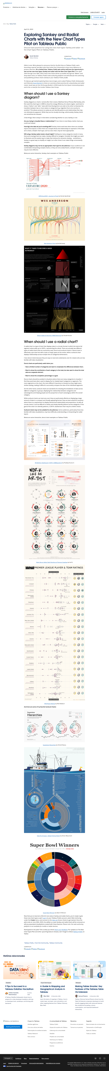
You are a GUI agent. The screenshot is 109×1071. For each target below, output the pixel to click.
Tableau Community (55, 943)
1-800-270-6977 (95, 12)
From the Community (41, 943)
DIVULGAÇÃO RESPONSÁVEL (36, 1063)
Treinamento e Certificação (94, 1027)
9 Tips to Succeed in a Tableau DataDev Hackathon (19, 988)
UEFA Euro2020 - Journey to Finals (48, 196)
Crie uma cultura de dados (35, 1027)
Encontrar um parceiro (77, 1024)
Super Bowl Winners (48, 913)
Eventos (52, 1046)
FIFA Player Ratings (49, 703)
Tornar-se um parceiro (77, 1027)
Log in (45, 918)
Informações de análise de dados (37, 1030)
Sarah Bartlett (34, 56)
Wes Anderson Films (49, 243)
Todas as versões (91, 1033)
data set (55, 920)
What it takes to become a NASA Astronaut (49, 335)
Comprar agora (99, 17)
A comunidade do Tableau (58, 1021)
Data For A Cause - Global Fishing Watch (48, 836)
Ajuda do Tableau (91, 1030)
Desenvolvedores (34, 1058)
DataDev (52, 1033)
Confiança (18, 1058)
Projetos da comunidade (57, 1036)
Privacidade (24, 1063)
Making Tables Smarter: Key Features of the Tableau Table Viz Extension (89, 989)
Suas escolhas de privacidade (14, 1066)
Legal (4, 1063)
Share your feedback (61, 930)
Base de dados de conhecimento (95, 1024)
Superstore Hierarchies (49, 745)
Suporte (88, 1021)
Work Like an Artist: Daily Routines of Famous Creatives (51, 562)
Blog (8, 24)
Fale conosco (84, 12)
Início (4, 24)
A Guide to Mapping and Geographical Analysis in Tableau (52, 989)
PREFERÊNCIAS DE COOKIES (53, 1063)
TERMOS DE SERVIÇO (13, 1063)
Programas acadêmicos (56, 1043)
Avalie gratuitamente (13, 1027)
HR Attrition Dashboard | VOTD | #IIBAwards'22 (48, 463)
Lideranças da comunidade (57, 1030)
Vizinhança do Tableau (56, 1039)
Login (103, 12)
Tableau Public (13, 24)
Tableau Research (33, 1033)
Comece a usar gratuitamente (78, 17)
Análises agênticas (33, 1024)
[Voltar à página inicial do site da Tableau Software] (9, 3)
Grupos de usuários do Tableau (59, 1027)
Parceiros (73, 1021)
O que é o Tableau (33, 1021)
